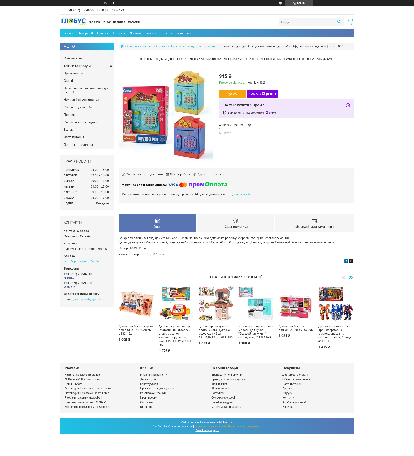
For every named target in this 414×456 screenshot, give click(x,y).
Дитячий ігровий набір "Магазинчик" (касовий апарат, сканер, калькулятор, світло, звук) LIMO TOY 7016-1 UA (175, 335)
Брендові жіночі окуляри (227, 374)
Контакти (119, 33)
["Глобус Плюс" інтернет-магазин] (73, 21)
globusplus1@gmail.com (89, 299)
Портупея (217, 393)
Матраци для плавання (226, 406)
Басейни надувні (222, 402)
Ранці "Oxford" (74, 384)
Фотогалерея (73, 58)
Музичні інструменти (153, 374)
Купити (232, 94)
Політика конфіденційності (244, 426)
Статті (68, 80)
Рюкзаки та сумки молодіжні (83, 397)
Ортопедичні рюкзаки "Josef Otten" (87, 393)
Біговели (146, 406)
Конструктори (149, 384)
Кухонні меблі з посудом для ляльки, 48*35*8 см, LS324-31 (136, 329)
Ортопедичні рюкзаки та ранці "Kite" (88, 388)
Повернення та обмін (177, 33)
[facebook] (346, 262)
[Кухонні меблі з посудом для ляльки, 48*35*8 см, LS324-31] (136, 303)
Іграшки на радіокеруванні (157, 388)
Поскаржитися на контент (210, 426)
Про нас (103, 33)
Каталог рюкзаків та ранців (82, 374)
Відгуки (69, 129)
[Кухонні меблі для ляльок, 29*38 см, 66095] (296, 303)
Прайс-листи (73, 73)
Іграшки (161, 46)
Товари (83, 33)
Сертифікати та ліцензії (81, 122)
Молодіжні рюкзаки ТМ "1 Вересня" (88, 406)
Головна (68, 33)
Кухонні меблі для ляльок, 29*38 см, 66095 (296, 328)
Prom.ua (228, 422)
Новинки (287, 406)
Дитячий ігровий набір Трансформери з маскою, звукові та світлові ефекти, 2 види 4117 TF (334, 333)
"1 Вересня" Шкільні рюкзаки (83, 379)
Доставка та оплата (143, 33)
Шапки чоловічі (221, 388)
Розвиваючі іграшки (153, 393)
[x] (351, 262)
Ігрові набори (148, 397)
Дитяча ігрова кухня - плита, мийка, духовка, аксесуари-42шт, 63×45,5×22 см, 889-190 (216, 331)
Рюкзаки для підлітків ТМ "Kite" (85, 402)
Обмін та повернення (296, 379)
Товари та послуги (140, 46)
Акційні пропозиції (294, 402)
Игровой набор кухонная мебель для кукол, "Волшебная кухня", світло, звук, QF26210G (255, 331)
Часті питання (74, 137)
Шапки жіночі (219, 384)
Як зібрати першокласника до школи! (86, 90)
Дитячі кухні (148, 379)
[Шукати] (339, 22)
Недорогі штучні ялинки (81, 99)
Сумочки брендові (223, 397)
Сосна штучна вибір (78, 107)
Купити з (255, 94)
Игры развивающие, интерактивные (195, 46)
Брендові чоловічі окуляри (228, 379)
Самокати (146, 402)
